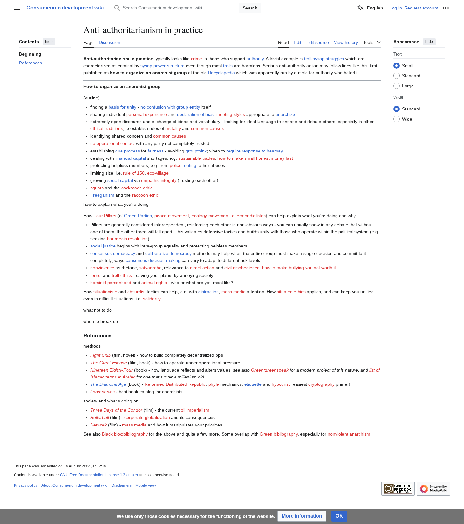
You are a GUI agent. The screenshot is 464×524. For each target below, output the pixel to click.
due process (127, 150)
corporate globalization (147, 417)
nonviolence (102, 267)
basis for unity (122, 107)
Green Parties (138, 215)
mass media (233, 291)
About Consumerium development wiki (74, 485)
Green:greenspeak (270, 369)
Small (407, 65)
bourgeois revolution (127, 238)
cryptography (321, 384)
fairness (156, 150)
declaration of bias (195, 114)
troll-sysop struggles (324, 58)
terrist (96, 275)
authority (255, 58)
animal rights (154, 282)
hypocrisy (281, 384)
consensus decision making (153, 260)
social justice (103, 245)
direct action (202, 267)
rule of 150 (134, 173)
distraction (208, 291)
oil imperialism (195, 410)
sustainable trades (196, 158)
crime (196, 58)
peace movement (171, 215)
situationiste (105, 291)
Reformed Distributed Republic (175, 384)
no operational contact (112, 143)
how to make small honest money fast (255, 158)
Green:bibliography (279, 434)
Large (408, 85)
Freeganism (102, 195)
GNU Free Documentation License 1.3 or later (99, 475)
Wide (407, 118)
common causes (207, 128)
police (175, 165)
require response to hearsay (254, 150)
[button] (17, 8)
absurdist (136, 291)
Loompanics (102, 391)
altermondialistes (249, 215)
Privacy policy (26, 485)
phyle (213, 384)
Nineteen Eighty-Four (111, 369)
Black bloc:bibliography (125, 434)
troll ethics (122, 275)
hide (49, 41)
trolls (228, 65)
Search (250, 7)
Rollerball (99, 417)
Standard (411, 75)
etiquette (253, 384)
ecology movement (210, 215)
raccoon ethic (145, 195)
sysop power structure (162, 65)
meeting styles (230, 114)
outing (190, 165)
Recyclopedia (221, 72)
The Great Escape (108, 362)
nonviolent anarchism (349, 434)
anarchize (285, 114)
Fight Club (100, 355)
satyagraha (150, 267)
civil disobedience (241, 267)
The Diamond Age (108, 384)
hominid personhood (110, 282)
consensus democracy (112, 253)
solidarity (151, 298)
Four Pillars (104, 215)
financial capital (130, 158)
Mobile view (145, 485)
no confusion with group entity (170, 107)
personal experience (146, 114)
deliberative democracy (168, 253)
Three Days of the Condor (116, 410)
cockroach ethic (136, 187)
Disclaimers (121, 485)
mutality (173, 128)
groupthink (196, 150)
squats (97, 187)
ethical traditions (106, 128)
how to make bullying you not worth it (299, 267)
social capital (120, 180)
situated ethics (291, 291)
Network (98, 424)
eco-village (158, 173)
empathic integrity (158, 180)
